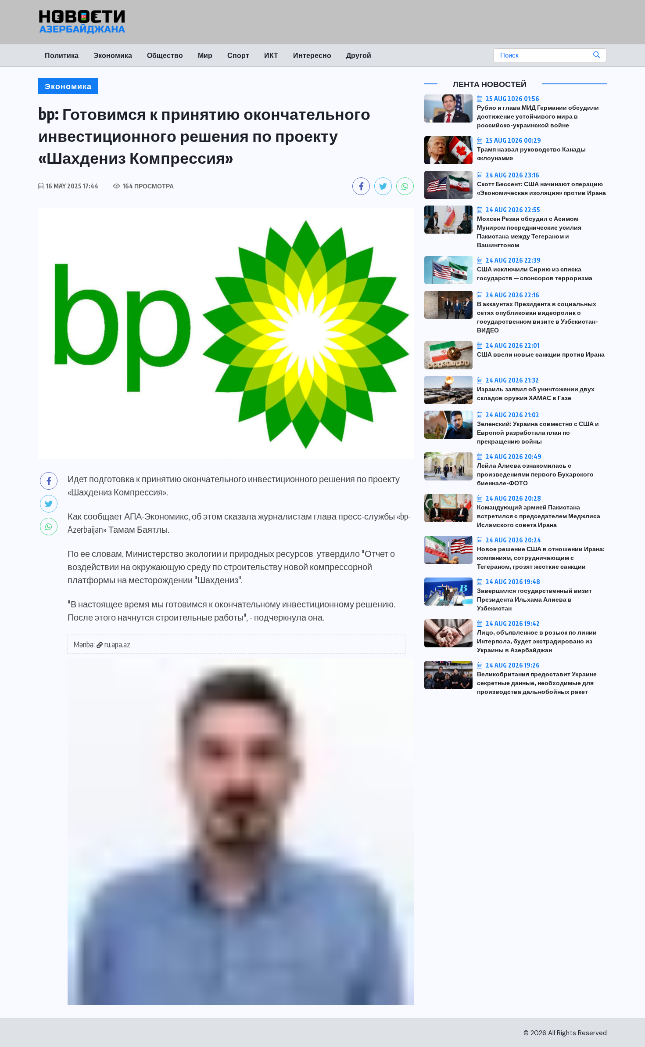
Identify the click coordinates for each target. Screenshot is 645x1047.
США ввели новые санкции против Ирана (541, 354)
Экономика (112, 55)
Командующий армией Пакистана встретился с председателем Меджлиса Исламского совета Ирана (538, 515)
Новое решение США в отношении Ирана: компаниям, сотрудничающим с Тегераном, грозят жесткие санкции (541, 557)
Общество (165, 55)
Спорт (238, 55)
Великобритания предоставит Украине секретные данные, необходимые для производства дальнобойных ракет (537, 682)
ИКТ (271, 55)
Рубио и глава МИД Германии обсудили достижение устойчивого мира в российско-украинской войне (538, 116)
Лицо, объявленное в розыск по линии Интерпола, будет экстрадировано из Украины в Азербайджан (537, 640)
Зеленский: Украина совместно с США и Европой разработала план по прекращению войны (538, 432)
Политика (62, 55)
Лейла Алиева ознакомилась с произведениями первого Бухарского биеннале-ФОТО (535, 474)
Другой (358, 55)
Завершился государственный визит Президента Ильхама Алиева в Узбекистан (534, 599)
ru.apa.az (117, 644)
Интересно (312, 55)
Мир (205, 55)
